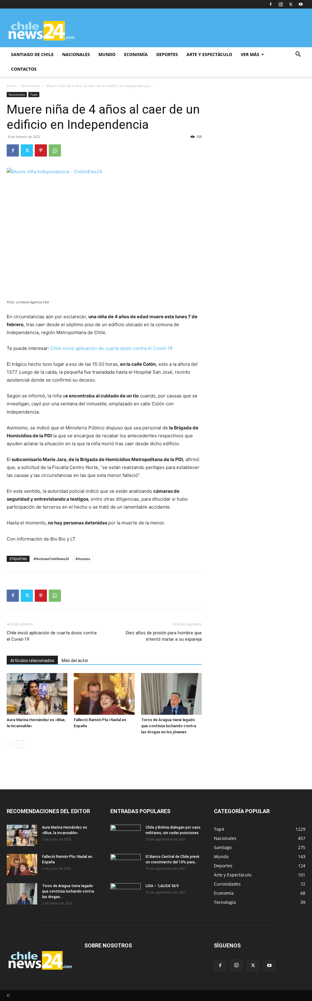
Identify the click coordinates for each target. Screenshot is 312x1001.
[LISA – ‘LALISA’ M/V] (125, 893)
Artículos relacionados (32, 660)
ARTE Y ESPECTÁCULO (209, 54)
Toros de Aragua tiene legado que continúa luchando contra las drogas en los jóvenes (168, 725)
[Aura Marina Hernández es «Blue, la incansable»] (37, 694)
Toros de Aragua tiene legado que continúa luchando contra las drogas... (68, 891)
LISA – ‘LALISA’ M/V (162, 886)
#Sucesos (83, 558)
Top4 (33, 94)
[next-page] (20, 744)
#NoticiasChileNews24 (51, 558)
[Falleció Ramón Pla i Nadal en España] (104, 694)
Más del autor (75, 660)
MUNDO (106, 54)
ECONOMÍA (136, 54)
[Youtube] (300, 4)
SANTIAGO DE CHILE (32, 54)
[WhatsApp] (55, 150)
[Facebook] (270, 4)
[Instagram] (280, 4)
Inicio (11, 85)
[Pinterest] (41, 150)
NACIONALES (76, 54)
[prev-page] (10, 744)
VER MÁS (250, 54)
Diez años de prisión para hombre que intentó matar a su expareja (164, 636)
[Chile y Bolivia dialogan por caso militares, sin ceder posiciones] (125, 835)
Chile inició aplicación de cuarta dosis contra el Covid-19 (111, 348)
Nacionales (30, 85)
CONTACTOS (24, 69)
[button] (298, 55)
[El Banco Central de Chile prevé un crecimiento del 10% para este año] (125, 864)
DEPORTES (167, 54)
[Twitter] (290, 4)
